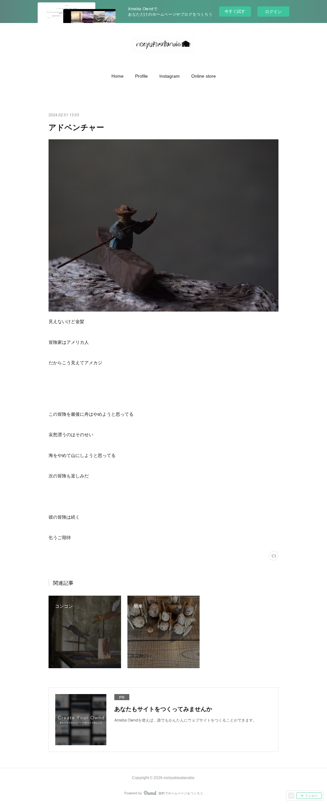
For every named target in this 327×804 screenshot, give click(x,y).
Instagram (169, 76)
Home (117, 76)
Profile (141, 76)
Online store (203, 76)
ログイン (273, 11)
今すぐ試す (234, 11)
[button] (117, 76)
